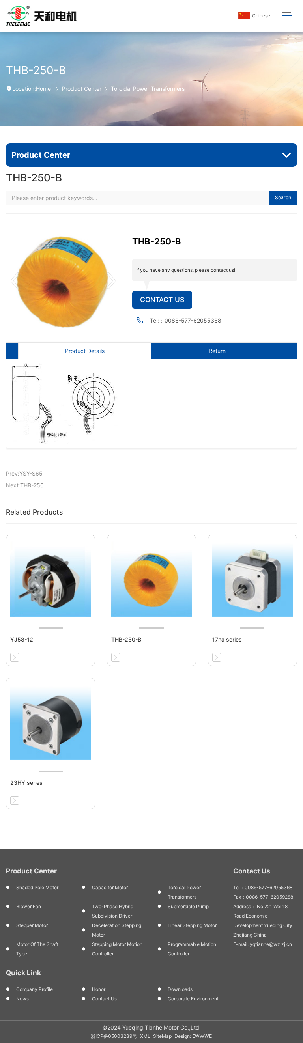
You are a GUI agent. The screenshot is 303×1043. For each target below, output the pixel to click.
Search (283, 197)
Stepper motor (32, 925)
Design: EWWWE (193, 1036)
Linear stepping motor (192, 925)
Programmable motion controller (192, 949)
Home (43, 88)
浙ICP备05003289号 (114, 1036)
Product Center (81, 88)
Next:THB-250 (25, 485)
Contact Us (162, 299)
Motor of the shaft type (37, 949)
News (22, 999)
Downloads (180, 989)
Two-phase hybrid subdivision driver (112, 911)
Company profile (34, 989)
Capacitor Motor (110, 887)
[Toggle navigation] (287, 16)
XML (145, 1036)
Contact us (104, 999)
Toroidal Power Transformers (148, 88)
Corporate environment (193, 999)
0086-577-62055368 (193, 320)
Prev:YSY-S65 (24, 473)
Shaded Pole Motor (37, 887)
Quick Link (23, 973)
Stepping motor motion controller (117, 949)
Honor (98, 989)
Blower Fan (28, 906)
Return (217, 350)
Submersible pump (188, 906)
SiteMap (162, 1036)
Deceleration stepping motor (116, 930)
